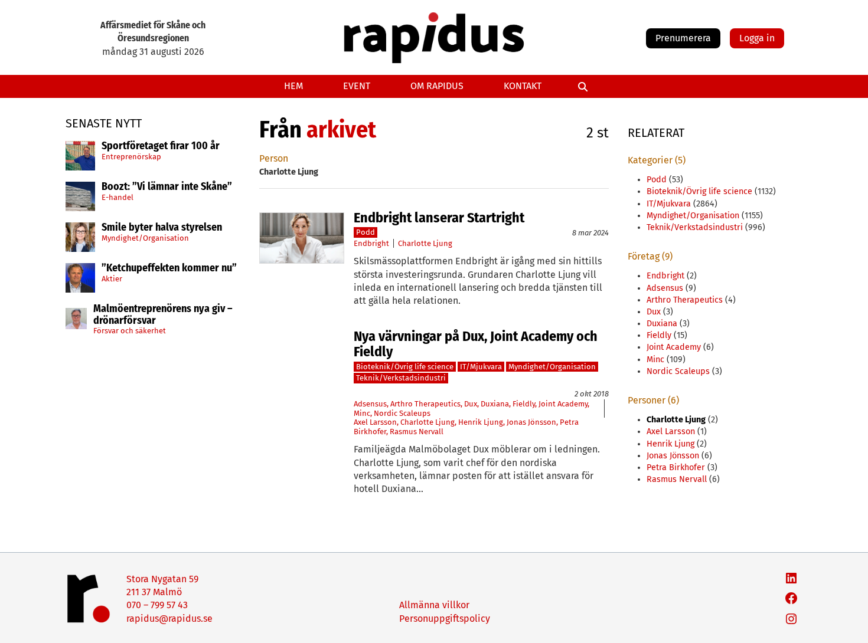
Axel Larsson (375, 422)
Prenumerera (683, 38)
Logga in (757, 38)
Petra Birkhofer (676, 467)
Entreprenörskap (131, 156)
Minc (362, 413)
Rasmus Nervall (416, 431)
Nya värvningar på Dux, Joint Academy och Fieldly (476, 344)
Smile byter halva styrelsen (162, 228)
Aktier (112, 278)
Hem (293, 85)
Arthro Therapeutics (425, 403)
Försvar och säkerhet (129, 330)
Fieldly (524, 403)
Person (273, 158)
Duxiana (495, 403)
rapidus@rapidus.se (169, 618)
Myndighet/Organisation (145, 238)
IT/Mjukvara (481, 366)
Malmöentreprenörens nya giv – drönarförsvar (163, 315)
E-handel (117, 197)
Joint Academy (563, 403)
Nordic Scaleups (402, 413)
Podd (365, 232)
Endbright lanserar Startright (439, 217)
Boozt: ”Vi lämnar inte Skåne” (167, 187)
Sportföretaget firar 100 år (161, 146)
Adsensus (370, 403)
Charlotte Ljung (425, 243)
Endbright (371, 243)
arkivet (341, 130)
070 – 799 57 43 (157, 605)
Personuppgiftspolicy (444, 618)
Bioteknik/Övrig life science (404, 366)
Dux (470, 403)
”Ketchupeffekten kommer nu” (169, 268)
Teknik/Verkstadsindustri (401, 377)
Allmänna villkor (434, 605)
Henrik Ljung (480, 422)
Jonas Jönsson (531, 422)
